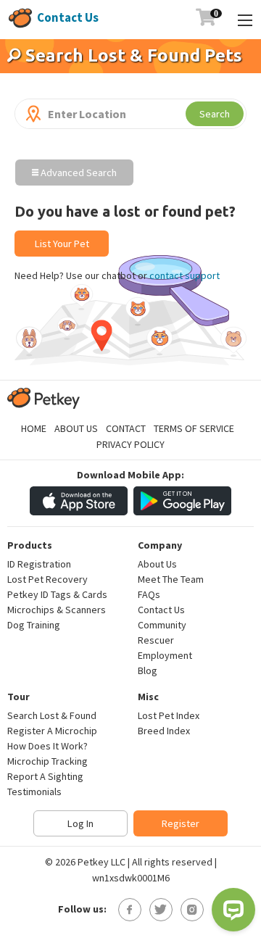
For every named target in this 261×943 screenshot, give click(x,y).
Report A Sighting (45, 776)
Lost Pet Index (168, 715)
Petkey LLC (101, 861)
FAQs (149, 594)
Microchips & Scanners (56, 609)
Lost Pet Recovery (47, 579)
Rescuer (156, 640)
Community (162, 624)
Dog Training (33, 624)
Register (180, 823)
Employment (165, 655)
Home (33, 428)
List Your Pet (62, 243)
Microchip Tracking (47, 761)
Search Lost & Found (51, 715)
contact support (184, 275)
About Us (76, 428)
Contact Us (68, 17)
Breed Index (164, 730)
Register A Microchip (52, 730)
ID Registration (39, 563)
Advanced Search (77, 172)
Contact (126, 428)
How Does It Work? (47, 745)
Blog (147, 670)
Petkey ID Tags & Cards (57, 594)
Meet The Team (171, 579)
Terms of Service (194, 428)
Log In (80, 823)
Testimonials (34, 791)
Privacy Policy (130, 444)
